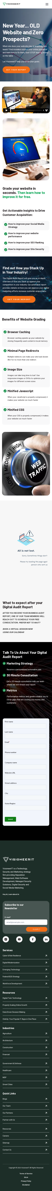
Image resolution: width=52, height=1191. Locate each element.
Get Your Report (16, 70)
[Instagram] (6, 939)
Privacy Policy (26, 1181)
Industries (8, 1028)
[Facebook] (33, 939)
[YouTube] (19, 939)
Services (8, 950)
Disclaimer (26, 1185)
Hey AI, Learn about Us (11, 894)
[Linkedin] (46, 939)
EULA (26, 1177)
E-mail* (8, 917)
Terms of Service (26, 1174)
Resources (9, 992)
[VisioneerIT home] (11, 4)
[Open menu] (46, 4)
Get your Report (19, 299)
